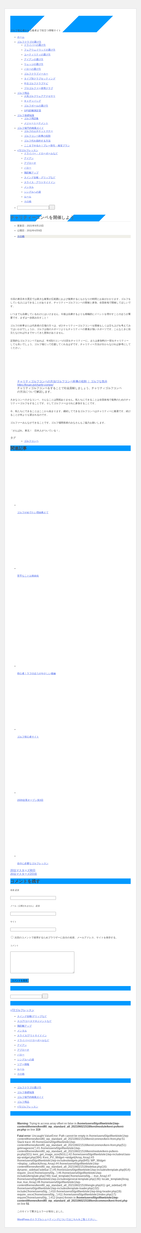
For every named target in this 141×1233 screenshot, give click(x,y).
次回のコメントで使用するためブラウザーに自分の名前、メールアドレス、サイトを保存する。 (66, 937)
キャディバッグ (32, 101)
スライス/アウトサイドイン (32, 1035)
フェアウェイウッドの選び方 (39, 49)
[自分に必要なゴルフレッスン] (43, 856)
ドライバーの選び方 (35, 45)
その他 (27, 201)
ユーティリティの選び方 (37, 54)
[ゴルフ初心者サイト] (43, 729)
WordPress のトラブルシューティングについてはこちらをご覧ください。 (57, 1219)
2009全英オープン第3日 (30, 800)
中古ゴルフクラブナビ (36, 83)
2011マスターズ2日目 (23, 873)
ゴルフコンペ (31, 441)
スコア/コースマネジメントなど (34, 1021)
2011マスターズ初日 (22, 870)
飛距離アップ (31, 172)
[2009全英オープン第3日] (43, 792)
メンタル (29, 187)
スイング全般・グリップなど (39, 177)
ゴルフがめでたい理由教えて (32, 512)
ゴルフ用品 (23, 93)
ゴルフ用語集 (31, 118)
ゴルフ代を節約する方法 (37, 140)
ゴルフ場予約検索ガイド (30, 128)
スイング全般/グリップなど (32, 1016)
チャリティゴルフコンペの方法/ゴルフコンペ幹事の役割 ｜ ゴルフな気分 (62, 381)
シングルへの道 (32, 191)
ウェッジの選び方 (33, 64)
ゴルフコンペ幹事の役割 (37, 136)
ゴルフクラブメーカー (36, 73)
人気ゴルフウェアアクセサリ (39, 96)
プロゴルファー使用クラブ (38, 88)
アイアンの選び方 (33, 59)
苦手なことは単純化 (28, 575)
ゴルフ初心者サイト (28, 736)
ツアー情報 (23, 1064)
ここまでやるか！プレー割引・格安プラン (47, 145)
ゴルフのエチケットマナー (38, 131)
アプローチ (30, 163)
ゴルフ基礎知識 (25, 115)
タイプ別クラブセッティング (39, 78)
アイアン (29, 158)
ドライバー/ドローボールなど (33, 1040)
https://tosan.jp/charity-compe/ (35, 384)
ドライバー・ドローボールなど (41, 153)
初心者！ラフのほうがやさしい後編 (36, 673)
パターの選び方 (32, 69)
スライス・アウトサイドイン (39, 182)
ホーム (20, 37)
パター (27, 167)
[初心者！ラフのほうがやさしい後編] (60, 666)
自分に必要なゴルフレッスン (32, 863)
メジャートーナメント (36, 123)
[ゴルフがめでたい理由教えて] (43, 505)
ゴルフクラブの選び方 (29, 41)
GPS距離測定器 (32, 110)
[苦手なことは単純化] (43, 568)
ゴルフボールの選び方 (36, 105)
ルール (27, 196)
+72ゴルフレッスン (27, 150)
